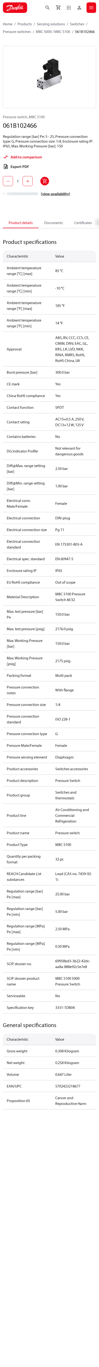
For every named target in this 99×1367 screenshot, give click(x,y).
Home (7, 24)
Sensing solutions (51, 24)
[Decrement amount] (8, 181)
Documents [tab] (53, 222)
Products (25, 24)
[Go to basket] (58, 7)
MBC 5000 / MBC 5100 (53, 31)
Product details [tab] (21, 222)
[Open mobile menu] (91, 7)
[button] (68, 7)
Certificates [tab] (83, 222)
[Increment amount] (28, 181)
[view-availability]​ (55, 193)
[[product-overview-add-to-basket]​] (44, 181)
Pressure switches (17, 31)
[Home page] (15, 7)
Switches (77, 24)
